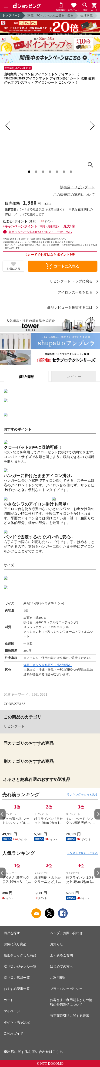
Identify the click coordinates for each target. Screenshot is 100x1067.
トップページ (11, 15)
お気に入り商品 (15, 944)
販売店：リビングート (77, 187)
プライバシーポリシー (66, 989)
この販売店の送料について (74, 194)
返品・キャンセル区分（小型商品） (47, 665)
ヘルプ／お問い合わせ (66, 933)
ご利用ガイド (13, 1033)
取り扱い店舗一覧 (17, 977)
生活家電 (86, 15)
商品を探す (12, 933)
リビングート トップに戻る (71, 281)
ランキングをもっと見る (82, 794)
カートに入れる (63, 266)
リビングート (14, 726)
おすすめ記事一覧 (17, 989)
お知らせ (56, 944)
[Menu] (6, 6)
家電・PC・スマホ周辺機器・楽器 (50, 15)
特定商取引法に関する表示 (69, 1016)
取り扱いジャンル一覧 (20, 966)
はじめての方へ (61, 966)
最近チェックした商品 (20, 955)
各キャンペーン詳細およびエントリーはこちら (40, 232)
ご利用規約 (58, 977)
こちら (58, 1052)
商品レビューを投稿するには (70, 307)
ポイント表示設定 (17, 1022)
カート (8, 1000)
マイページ (12, 1011)
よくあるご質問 (61, 955)
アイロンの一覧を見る (75, 292)
